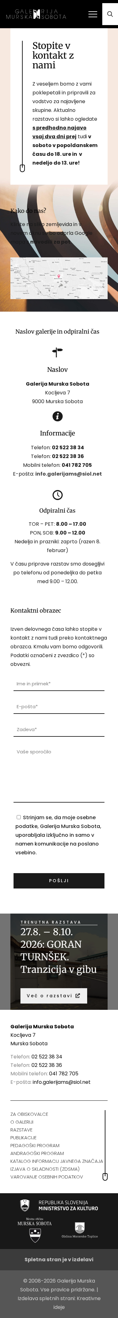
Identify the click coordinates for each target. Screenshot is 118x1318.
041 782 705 (77, 465)
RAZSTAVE (21, 1129)
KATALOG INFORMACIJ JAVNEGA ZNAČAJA (56, 1161)
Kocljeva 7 (23, 1035)
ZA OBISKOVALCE (29, 1114)
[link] (59, 278)
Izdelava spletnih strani (46, 1298)
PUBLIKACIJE (23, 1137)
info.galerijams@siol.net (62, 1082)
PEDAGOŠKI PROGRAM (34, 1145)
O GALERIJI (21, 1122)
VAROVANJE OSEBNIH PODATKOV (46, 1176)
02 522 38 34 (68, 447)
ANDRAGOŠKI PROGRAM (37, 1153)
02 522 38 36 (46, 1065)
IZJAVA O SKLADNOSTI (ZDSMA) (45, 1169)
